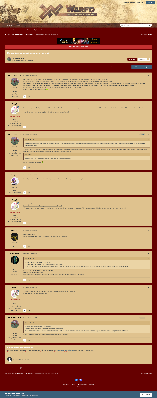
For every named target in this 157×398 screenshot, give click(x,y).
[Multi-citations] (24, 96)
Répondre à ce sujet (141, 67)
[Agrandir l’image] (47, 89)
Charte (29, 30)
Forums (8, 30)
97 (15, 269)
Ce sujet (143, 25)
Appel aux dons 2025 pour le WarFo (78, 46)
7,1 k (15, 91)
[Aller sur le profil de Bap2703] (15, 237)
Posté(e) (30, 75)
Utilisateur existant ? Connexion (134, 2)
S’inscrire (150, 2)
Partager (133, 59)
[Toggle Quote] (26, 139)
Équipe (36, 30)
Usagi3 (14, 104)
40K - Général (28, 60)
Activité (18, 25)
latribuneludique (20, 58)
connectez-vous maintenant (65, 350)
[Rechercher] (150, 25)
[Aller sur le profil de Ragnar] (15, 181)
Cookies (91, 384)
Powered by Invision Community (78, 388)
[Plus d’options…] (148, 75)
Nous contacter (82, 384)
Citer (29, 96)
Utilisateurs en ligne (47, 30)
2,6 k (15, 119)
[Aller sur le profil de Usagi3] (15, 110)
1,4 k (15, 190)
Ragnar (14, 175)
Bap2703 (14, 230)
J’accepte (146, 394)
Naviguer (9, 25)
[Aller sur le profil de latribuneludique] (9, 59)
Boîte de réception (18, 30)
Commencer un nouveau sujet (119, 67)
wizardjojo (14, 253)
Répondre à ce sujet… (23, 359)
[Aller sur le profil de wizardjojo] (15, 260)
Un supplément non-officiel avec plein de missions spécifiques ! (42, 206)
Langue (65, 384)
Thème (73, 384)
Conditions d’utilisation (31, 395)
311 (15, 246)
